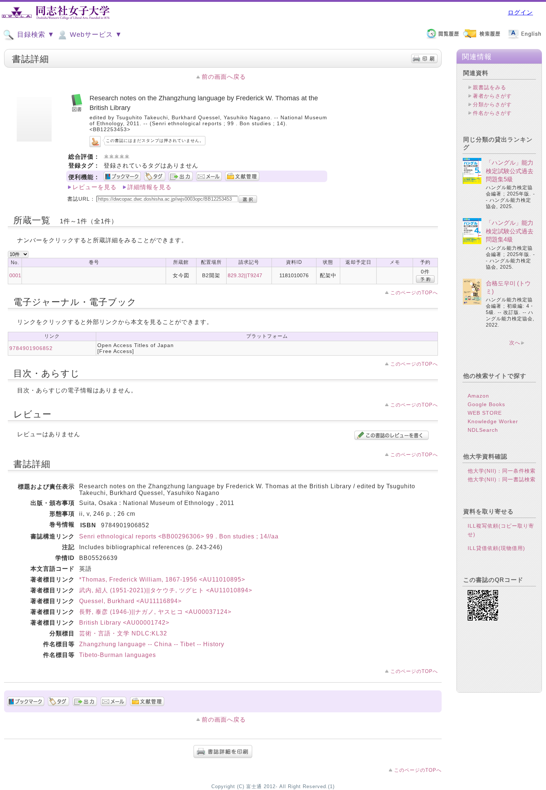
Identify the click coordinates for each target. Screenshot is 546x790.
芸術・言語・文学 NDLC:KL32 (123, 633)
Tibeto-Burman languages (117, 655)
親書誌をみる (489, 87)
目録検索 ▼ (35, 34)
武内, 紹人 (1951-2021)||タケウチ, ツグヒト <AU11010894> (165, 590)
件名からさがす (492, 113)
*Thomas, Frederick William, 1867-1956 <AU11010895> (162, 579)
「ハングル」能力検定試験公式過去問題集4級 (509, 231)
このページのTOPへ (414, 292)
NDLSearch (483, 430)
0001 (15, 275)
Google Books (486, 404)
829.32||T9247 (245, 275)
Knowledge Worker (493, 421)
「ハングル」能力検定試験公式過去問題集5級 (509, 170)
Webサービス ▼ (95, 34)
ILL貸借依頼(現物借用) (496, 548)
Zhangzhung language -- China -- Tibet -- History (151, 644)
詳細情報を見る (149, 187)
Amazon (478, 396)
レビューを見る (94, 187)
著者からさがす (492, 96)
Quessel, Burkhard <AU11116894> (130, 601)
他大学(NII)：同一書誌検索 (502, 479)
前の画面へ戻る (224, 77)
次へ (514, 343)
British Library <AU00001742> (124, 622)
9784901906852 (31, 348)
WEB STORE (485, 413)
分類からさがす (492, 104)
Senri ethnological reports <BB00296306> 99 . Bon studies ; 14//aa (179, 536)
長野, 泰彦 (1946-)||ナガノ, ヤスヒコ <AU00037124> (155, 612)
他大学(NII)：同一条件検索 (502, 471)
